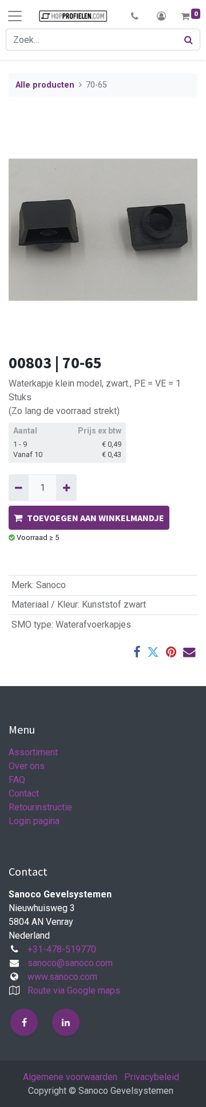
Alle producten (44, 85)
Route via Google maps (73, 990)
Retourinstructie (40, 807)
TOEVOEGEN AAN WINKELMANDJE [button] (95, 517)
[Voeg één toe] (66, 487)
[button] (134, 16)
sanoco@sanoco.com (70, 963)
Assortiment (33, 752)
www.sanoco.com (62, 976)
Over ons (27, 766)
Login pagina (34, 821)
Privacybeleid (151, 1076)
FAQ (17, 779)
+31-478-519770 (61, 949)
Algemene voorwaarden (70, 1076)
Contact (24, 793)
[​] (24, 1022)
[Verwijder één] (19, 487)
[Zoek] (188, 39)
